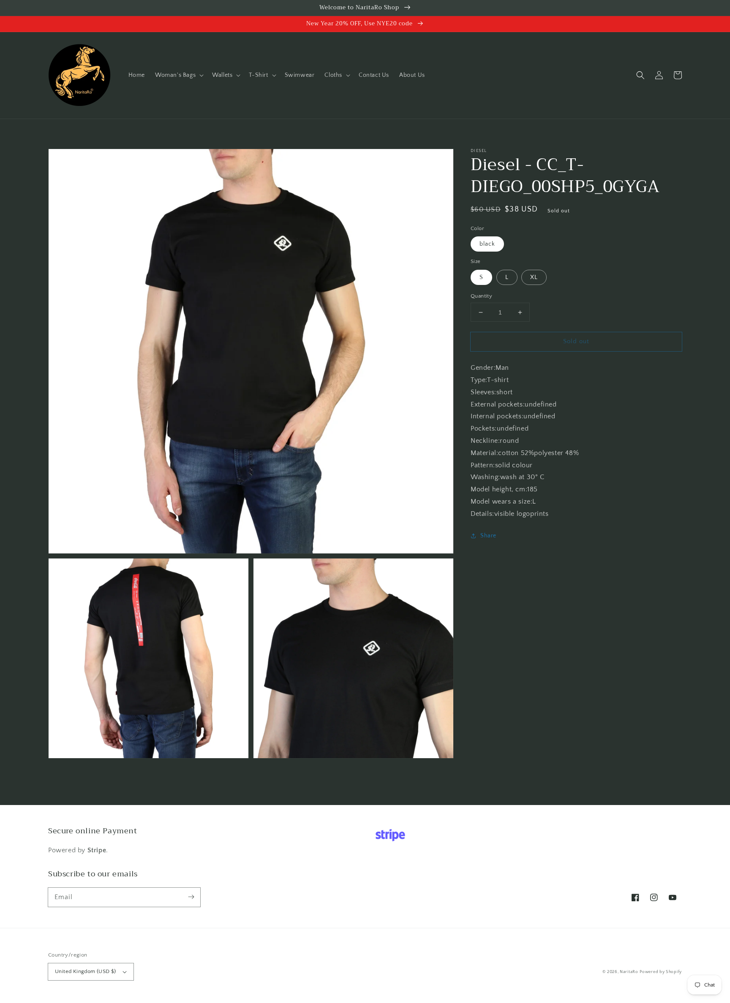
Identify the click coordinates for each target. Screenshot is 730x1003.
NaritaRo (629, 972)
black (487, 244)
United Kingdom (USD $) (85, 971)
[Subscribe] (191, 897)
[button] (178, 75)
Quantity (481, 296)
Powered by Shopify (661, 972)
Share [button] (488, 535)
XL (534, 277)
